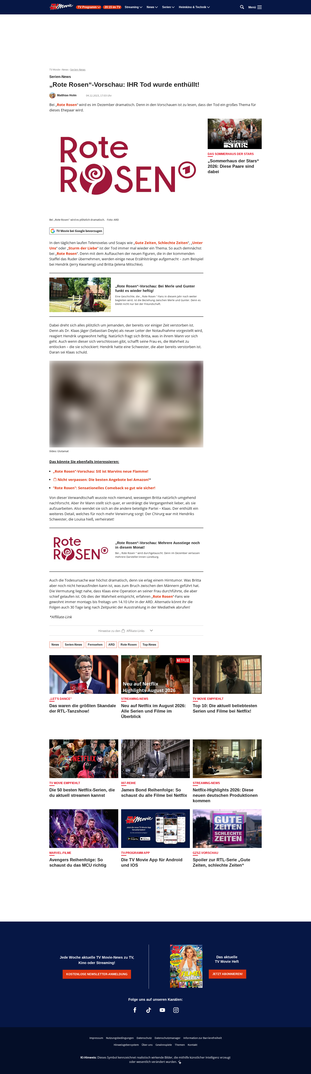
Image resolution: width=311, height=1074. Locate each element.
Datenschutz (144, 1038)
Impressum (96, 1038)
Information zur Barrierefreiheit (202, 1038)
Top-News (149, 644)
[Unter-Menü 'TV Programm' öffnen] (98, 7)
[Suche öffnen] (242, 7)
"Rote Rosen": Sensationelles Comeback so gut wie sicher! (104, 487)
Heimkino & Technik (192, 7)
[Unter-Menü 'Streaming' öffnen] (140, 7)
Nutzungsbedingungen (120, 1038)
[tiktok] (148, 1010)
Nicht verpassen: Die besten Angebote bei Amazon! (103, 479)
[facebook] (135, 1010)
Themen (180, 1044)
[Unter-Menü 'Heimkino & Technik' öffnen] (208, 7)
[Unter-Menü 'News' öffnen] (156, 7)
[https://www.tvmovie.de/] (61, 7)
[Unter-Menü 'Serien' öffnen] (173, 7)
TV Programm (87, 7)
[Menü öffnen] (259, 7)
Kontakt (192, 1044)
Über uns (147, 1044)
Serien (166, 7)
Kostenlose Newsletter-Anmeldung (96, 974)
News (150, 7)
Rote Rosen (67, 104)
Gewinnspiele (164, 1044)
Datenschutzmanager (168, 1038)
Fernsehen (95, 644)
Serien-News (77, 69)
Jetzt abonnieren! (227, 974)
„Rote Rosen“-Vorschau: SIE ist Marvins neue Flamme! (100, 471)
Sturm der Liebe (82, 248)
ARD (111, 644)
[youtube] (162, 1010)
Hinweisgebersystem (126, 1044)
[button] (126, 630)
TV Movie (54, 69)
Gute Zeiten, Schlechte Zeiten (161, 242)
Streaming (132, 7)
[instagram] (176, 1010)
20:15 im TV (112, 7)
